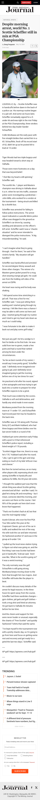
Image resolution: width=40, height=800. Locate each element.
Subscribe (26, 2)
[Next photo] (35, 74)
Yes (8, 766)
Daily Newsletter (12, 755)
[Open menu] (2, 2)
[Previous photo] (5, 74)
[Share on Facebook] (32, 46)
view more (19, 726)
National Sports (9, 20)
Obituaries (10, 758)
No (14, 766)
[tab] (19, 99)
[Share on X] (36, 46)
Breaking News (28, 755)
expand (33, 53)
